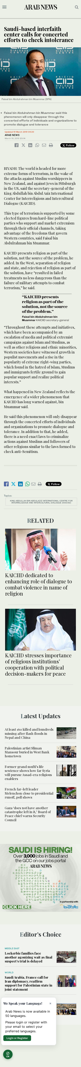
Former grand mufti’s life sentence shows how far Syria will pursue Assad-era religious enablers (28, 772)
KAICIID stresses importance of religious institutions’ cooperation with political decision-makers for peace (38, 664)
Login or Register (17, 1038)
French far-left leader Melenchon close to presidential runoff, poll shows (29, 793)
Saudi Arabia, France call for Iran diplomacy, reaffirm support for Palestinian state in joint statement (28, 983)
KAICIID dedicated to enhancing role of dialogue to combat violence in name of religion (38, 584)
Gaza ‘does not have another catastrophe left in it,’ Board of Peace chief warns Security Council (28, 814)
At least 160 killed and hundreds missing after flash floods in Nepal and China (29, 733)
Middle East (12, 948)
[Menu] (4, 7)
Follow (69, 145)
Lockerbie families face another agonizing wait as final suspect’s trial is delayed (28, 957)
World (9, 972)
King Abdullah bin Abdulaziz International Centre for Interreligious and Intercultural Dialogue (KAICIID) (41, 501)
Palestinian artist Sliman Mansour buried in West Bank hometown (27, 752)
